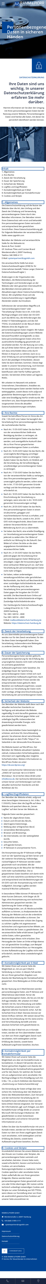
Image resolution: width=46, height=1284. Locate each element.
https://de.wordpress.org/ (13, 765)
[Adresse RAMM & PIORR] (38, 1281)
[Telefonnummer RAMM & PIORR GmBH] (7, 1281)
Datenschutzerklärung (10, 1236)
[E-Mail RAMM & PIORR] (23, 1281)
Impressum (6, 1231)
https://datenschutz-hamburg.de (26, 623)
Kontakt (5, 1241)
